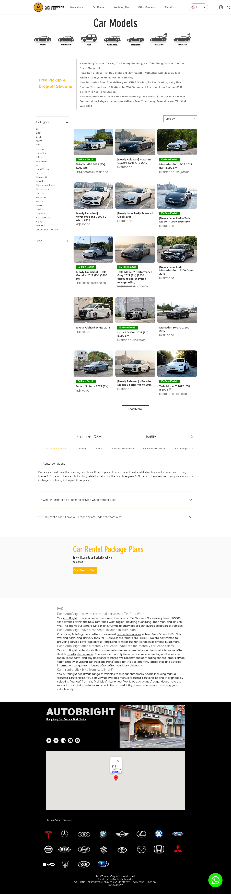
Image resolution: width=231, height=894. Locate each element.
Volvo (39, 221)
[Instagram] (56, 740)
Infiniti (39, 157)
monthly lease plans (80, 654)
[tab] (55, 448)
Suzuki (39, 205)
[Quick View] (93, 142)
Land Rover (42, 169)
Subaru (40, 201)
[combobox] (180, 118)
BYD (38, 145)
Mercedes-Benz (45, 185)
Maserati (41, 177)
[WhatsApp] (215, 880)
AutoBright (70, 618)
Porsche (41, 197)
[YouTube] (77, 740)
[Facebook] (48, 740)
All (37, 129)
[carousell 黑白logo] (70, 740)
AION (38, 133)
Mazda (40, 181)
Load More (135, 409)
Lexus (39, 173)
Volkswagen (43, 217)
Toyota (40, 213)
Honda (40, 149)
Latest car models (47, 229)
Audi (38, 137)
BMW (39, 141)
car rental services (129, 634)
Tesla (39, 209)
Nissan (40, 193)
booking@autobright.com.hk (119, 879)
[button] (98, 7)
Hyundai (41, 153)
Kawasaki (42, 161)
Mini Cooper (43, 189)
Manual (40, 225)
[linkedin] (63, 740)
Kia (38, 165)
